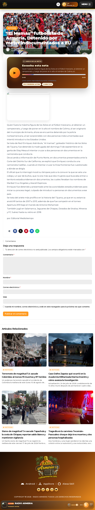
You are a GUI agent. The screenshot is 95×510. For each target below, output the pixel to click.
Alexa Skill (68, 483)
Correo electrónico (11, 287)
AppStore (48, 483)
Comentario (8, 255)
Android (30, 483)
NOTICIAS (12, 28)
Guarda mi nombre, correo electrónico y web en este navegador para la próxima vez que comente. (47, 307)
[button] (70, 4)
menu (85, 4)
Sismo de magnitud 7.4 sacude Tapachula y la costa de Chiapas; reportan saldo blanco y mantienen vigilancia (24, 434)
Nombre (7, 278)
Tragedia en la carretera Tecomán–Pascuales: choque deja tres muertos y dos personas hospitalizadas (70, 434)
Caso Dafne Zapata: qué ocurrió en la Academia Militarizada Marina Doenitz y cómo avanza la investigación (68, 376)
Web (5, 297)
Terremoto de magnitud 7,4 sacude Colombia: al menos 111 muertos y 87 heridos (24, 375)
